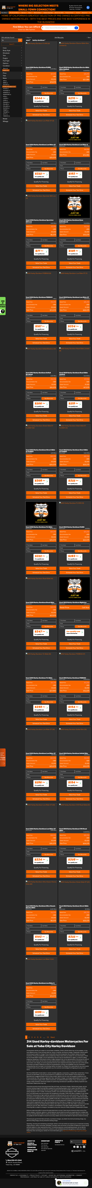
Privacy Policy (35, 1175)
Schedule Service (59, 1144)
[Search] (20, 40)
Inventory (45, 1141)
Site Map (44, 1175)
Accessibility (23, 1175)
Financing (31, 1147)
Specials (43, 1150)
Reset (11, 44)
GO (76, 28)
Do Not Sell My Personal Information (62, 1175)
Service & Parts (59, 1141)
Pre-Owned (44, 1145)
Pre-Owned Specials (46, 1148)
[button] (4, 12)
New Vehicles (44, 1143)
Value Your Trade (41, 110)
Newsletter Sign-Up (32, 1150)
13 (48, 1037)
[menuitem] (12, 68)
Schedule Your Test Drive (41, 115)
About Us (31, 1141)
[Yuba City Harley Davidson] (8, 7)
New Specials (44, 1147)
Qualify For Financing (41, 106)
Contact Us (14, 1175)
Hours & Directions (32, 1144)
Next (53, 1037)
